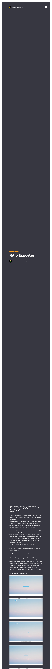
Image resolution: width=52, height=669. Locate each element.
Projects (12, 251)
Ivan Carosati (16, 261)
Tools (16, 251)
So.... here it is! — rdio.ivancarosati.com (20, 554)
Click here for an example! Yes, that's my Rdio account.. (25, 569)
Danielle (26, 548)
